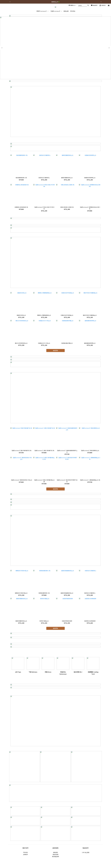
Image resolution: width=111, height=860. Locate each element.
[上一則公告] (10, 2)
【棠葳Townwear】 (41, 11)
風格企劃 (66, 11)
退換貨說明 (55, 854)
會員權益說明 (55, 856)
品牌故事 (25, 854)
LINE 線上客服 (85, 852)
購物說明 (55, 852)
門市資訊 (25, 852)
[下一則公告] (101, 2)
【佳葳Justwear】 (55, 11)
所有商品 (72, 11)
